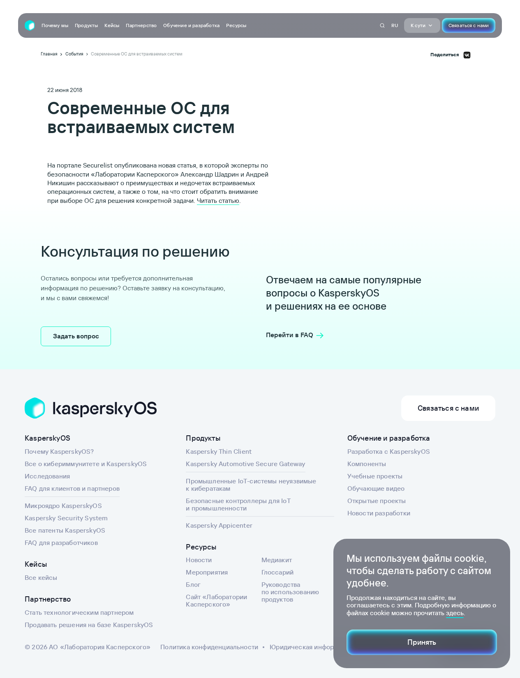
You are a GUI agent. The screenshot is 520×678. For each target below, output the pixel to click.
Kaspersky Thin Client (219, 451)
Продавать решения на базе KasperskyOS (89, 624)
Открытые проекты (376, 500)
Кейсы (111, 25)
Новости (199, 559)
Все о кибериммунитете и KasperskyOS (86, 463)
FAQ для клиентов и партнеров (72, 488)
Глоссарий (277, 572)
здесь (455, 612)
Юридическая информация (311, 646)
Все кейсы (41, 577)
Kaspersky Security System (66, 518)
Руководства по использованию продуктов (290, 592)
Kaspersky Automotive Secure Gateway (245, 463)
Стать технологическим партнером (79, 612)
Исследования (47, 476)
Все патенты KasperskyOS (65, 530)
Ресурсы (236, 25)
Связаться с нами (468, 25)
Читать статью (218, 200)
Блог (193, 584)
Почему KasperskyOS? (59, 451)
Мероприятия (207, 572)
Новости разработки (378, 513)
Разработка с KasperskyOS (388, 451)
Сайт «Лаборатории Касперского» (216, 600)
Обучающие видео (376, 488)
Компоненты (366, 463)
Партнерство (141, 25)
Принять (421, 642)
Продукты (86, 25)
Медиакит (276, 559)
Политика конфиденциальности (209, 646)
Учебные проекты (375, 476)
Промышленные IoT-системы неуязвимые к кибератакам (251, 484)
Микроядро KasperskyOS (63, 505)
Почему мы (55, 25)
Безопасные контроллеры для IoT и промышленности (238, 504)
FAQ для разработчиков (61, 542)
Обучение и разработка (191, 25)
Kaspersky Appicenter (219, 525)
